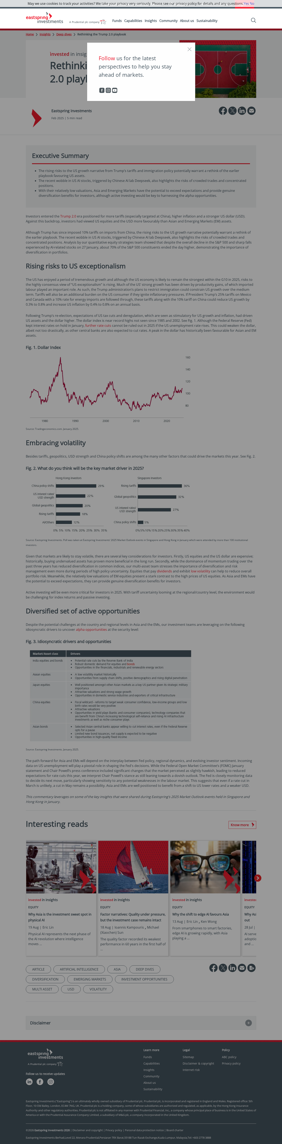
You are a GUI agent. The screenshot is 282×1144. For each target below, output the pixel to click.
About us (187, 20)
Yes (246, 3)
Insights (151, 20)
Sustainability (207, 20)
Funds (117, 20)
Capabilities (133, 20)
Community (168, 20)
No (252, 3)
